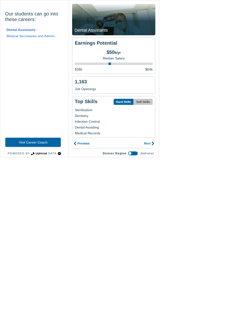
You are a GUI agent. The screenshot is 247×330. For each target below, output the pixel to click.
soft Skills (143, 102)
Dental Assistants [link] (21, 30)
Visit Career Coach (33, 142)
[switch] (133, 153)
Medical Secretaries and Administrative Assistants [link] (32, 36)
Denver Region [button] (114, 153)
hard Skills (123, 102)
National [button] (147, 153)
